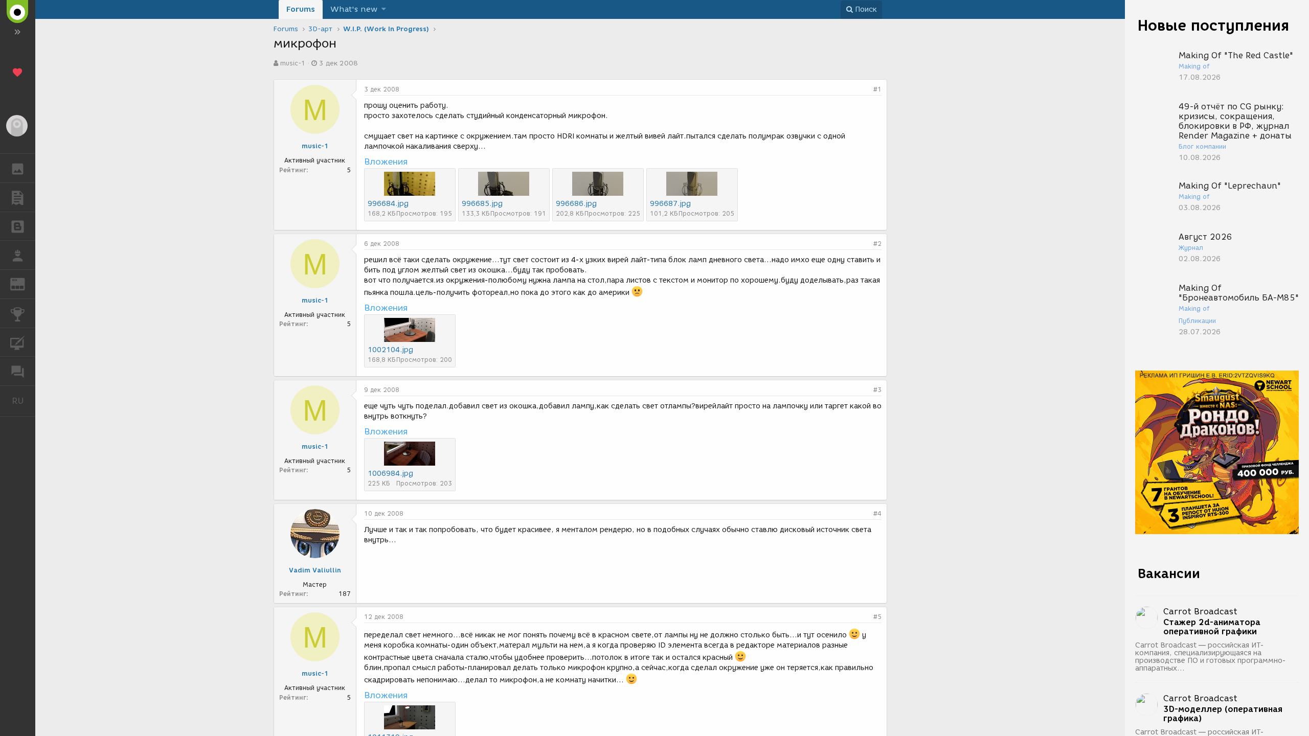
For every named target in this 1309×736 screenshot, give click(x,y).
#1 (877, 89)
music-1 (292, 63)
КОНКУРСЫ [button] (17, 313)
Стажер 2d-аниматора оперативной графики (1211, 627)
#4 (877, 513)
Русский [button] (23, 401)
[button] (384, 9)
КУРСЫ (17, 342)
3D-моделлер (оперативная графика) (1222, 714)
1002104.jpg (390, 350)
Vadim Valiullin (315, 570)
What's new (353, 9)
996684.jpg (388, 203)
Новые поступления (1213, 25)
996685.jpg (482, 203)
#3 (877, 390)
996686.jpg (576, 203)
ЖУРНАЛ (23, 283)
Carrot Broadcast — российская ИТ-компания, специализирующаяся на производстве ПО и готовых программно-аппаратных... (1210, 656)
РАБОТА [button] (17, 255)
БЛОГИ (17, 226)
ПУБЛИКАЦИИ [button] (17, 197)
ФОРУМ (17, 371)
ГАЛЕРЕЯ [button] (17, 168)
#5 (877, 616)
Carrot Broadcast (1200, 611)
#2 (877, 243)
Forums (300, 9)
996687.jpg (670, 203)
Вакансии (1169, 573)
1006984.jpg (390, 473)
